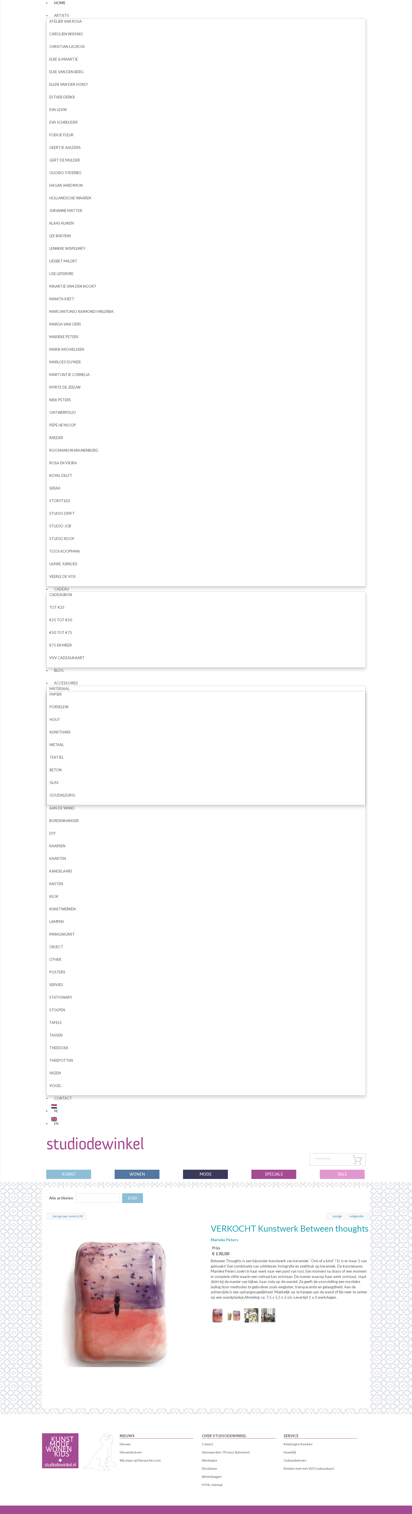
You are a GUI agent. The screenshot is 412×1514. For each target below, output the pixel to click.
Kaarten (57, 858)
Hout (55, 719)
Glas (54, 782)
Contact (63, 1098)
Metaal (57, 744)
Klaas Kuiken (61, 223)
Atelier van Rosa (65, 21)
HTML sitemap (212, 1485)
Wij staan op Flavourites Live (140, 1460)
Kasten (56, 883)
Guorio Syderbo (65, 172)
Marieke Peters (63, 336)
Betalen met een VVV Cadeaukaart (309, 1468)
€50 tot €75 (60, 632)
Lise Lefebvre (61, 273)
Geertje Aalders (65, 147)
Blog (59, 670)
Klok (53, 896)
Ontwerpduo (62, 412)
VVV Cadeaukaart (67, 658)
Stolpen (57, 1010)
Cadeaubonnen (295, 1460)
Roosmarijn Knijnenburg (73, 450)
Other (55, 959)
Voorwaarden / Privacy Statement (226, 1452)
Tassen (56, 1035)
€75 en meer (60, 645)
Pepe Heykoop (62, 425)
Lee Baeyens (60, 236)
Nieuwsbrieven (131, 1452)
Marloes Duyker (65, 362)
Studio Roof (62, 538)
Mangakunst (62, 934)
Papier (56, 694)
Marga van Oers (65, 324)
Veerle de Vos (62, 576)
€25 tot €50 (60, 620)
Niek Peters (60, 400)
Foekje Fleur (61, 135)
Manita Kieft (61, 299)
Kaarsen (57, 846)
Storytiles (59, 500)
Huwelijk (290, 1452)
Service (291, 1436)
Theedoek (58, 1048)
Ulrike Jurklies (63, 564)
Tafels (55, 1022)
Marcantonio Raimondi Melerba (81, 311)
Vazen (55, 1073)
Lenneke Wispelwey (67, 248)
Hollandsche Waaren (70, 198)
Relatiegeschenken (298, 1444)
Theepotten (61, 1060)
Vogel (55, 1085)
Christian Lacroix (67, 46)
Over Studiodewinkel (224, 1436)
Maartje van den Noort (72, 286)
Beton (56, 770)
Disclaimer (209, 1468)
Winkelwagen (212, 1476)
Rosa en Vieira (63, 463)
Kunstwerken (62, 909)
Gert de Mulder (64, 160)
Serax (54, 488)
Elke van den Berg (66, 72)
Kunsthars (60, 732)
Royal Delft (60, 475)
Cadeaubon (60, 594)
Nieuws (127, 1436)
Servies (56, 984)
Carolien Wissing (66, 34)
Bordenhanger (64, 820)
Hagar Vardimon (66, 185)
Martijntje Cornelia (69, 374)
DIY (52, 833)
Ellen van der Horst (68, 84)
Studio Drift (62, 513)
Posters (57, 972)
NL (56, 1111)
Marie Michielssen (66, 349)
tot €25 (56, 607)
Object (56, 947)
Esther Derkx (62, 97)
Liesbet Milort (63, 261)
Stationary (60, 997)
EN (56, 1123)
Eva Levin (58, 109)
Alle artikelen (61, 1198)
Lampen (56, 921)
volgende (356, 1216)
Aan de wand (62, 808)
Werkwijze (209, 1460)
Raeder (56, 437)
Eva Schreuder (63, 122)
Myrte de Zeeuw (64, 387)
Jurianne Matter (65, 210)
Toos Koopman (64, 551)
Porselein (59, 707)
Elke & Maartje (63, 59)
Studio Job (60, 526)
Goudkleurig (62, 795)
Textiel (57, 757)
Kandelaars (60, 871)
